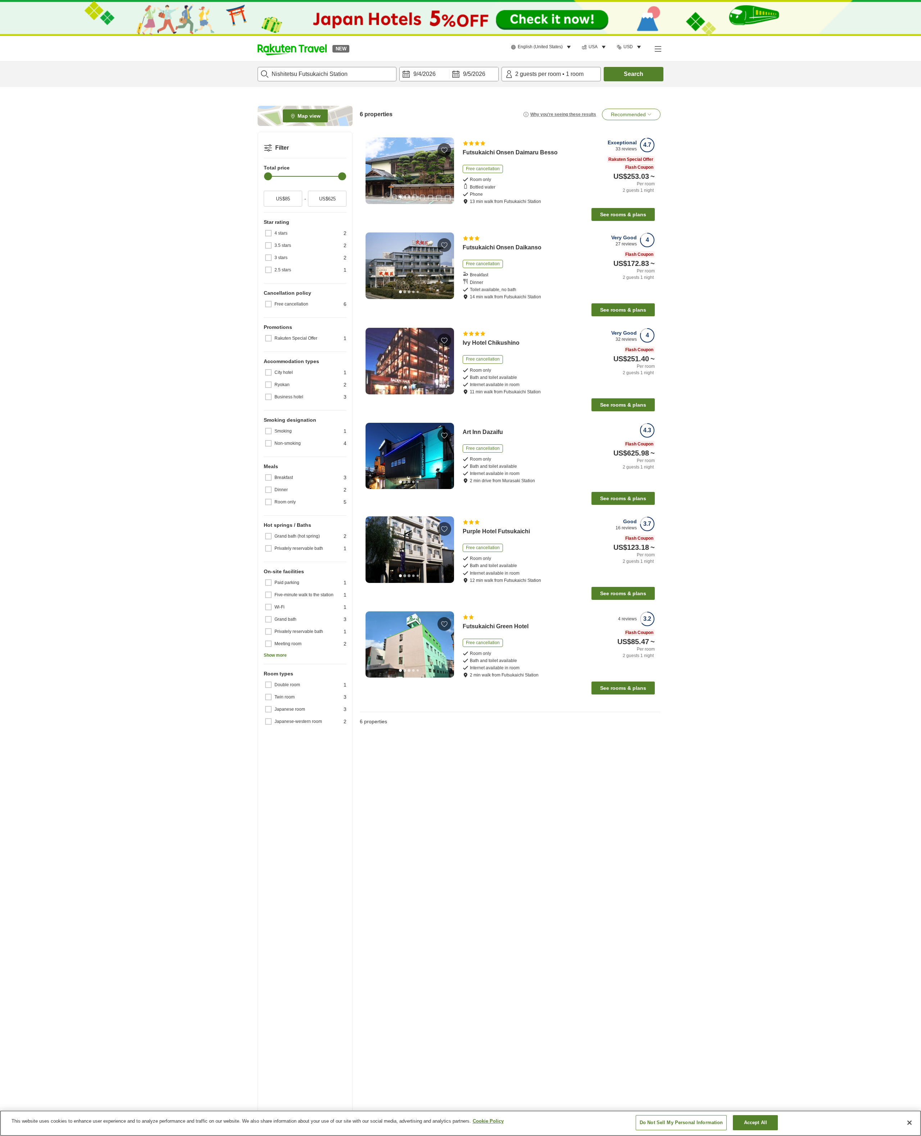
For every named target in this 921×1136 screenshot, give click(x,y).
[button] (292, 48)
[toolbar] (449, 74)
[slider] (268, 176)
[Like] (444, 150)
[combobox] (327, 74)
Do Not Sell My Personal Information (681, 1122)
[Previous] (373, 171)
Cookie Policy (488, 1121)
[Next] (446, 171)
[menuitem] (542, 47)
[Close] (909, 1123)
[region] (460, 1123)
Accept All (755, 1122)
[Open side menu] (657, 48)
